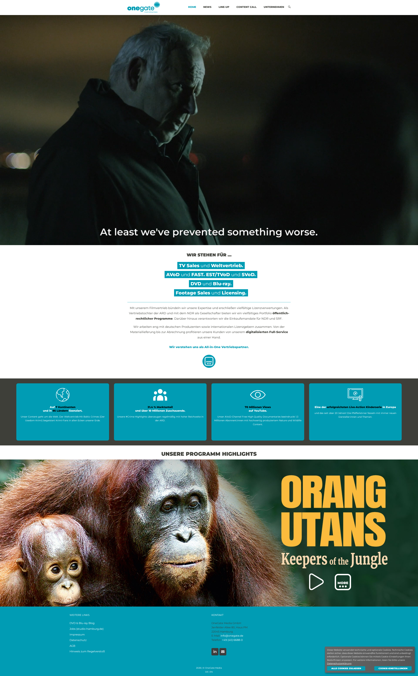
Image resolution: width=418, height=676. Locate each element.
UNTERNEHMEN (274, 6)
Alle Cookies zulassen (346, 668)
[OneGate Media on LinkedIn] (214, 651)
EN (211, 672)
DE (206, 672)
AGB (72, 645)
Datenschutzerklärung (339, 663)
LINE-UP (224, 6)
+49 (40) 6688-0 (232, 640)
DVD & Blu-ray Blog (82, 623)
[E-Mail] (222, 651)
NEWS (207, 6)
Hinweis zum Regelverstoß (87, 651)
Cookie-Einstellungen (392, 668)
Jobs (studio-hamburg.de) (87, 628)
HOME (192, 6)
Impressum (77, 634)
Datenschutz (78, 640)
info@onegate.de (232, 635)
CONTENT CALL (246, 6)
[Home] (143, 6)
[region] (209, 533)
